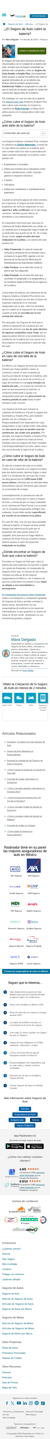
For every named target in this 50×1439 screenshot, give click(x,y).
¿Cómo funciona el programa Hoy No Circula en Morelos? (24, 799)
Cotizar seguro (39, 16)
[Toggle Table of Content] (42, 133)
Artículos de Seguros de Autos (18, 1304)
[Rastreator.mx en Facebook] (7, 1403)
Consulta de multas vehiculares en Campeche (22, 781)
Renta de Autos (10, 1347)
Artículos (25, 1109)
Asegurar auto (17, 1120)
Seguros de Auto (10, 1293)
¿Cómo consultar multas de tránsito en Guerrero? (24, 808)
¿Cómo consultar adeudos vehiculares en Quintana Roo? (26, 790)
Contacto (6, 1269)
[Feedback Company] (11, 1185)
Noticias (35, 1120)
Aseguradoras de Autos (25, 1114)
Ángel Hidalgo (27, 670)
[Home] (4, 24)
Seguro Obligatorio (25, 1125)
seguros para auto (14, 102)
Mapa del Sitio (9, 1387)
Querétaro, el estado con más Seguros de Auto (26, 743)
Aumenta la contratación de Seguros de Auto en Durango (25, 762)
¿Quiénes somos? (11, 1248)
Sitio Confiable (9, 1264)
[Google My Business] (11, 1173)
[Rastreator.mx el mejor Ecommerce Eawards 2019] (11, 1220)
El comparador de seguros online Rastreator (24, 595)
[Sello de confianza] (34, 1209)
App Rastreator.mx (25, 1135)
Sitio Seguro (8, 1259)
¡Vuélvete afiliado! (11, 1279)
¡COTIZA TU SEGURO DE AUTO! (32, 51)
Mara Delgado (23, 639)
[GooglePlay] (15, 1146)
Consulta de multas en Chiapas (21, 825)
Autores (6, 1254)
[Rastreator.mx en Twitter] (13, 1403)
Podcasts (7, 1377)
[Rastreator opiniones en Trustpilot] (29, 1220)
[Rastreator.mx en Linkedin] (25, 1403)
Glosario (6, 1372)
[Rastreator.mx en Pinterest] (37, 1403)
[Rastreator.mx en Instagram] (31, 1403)
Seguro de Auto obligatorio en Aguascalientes (20, 753)
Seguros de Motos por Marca (17, 1333)
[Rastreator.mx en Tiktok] (43, 1403)
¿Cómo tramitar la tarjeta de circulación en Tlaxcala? (26, 771)
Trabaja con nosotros (13, 1274)
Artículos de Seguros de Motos (18, 1328)
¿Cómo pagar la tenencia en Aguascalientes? (19, 833)
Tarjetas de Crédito (12, 1358)
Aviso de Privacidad (34, 1411)
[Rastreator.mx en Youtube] (19, 1403)
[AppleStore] (34, 1146)
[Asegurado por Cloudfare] (17, 1209)
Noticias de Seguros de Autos (17, 1299)
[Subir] (45, 1434)
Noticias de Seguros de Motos (17, 1323)
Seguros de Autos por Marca (17, 1309)
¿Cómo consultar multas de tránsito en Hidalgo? (24, 818)
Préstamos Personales (14, 1353)
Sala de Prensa (10, 1382)
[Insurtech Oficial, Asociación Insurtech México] (43, 1220)
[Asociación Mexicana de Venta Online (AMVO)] (25, 1230)
